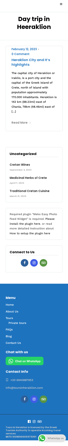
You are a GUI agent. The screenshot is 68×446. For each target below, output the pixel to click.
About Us (12, 311)
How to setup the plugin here (30, 233)
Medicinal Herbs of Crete (28, 178)
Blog (9, 336)
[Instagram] (34, 263)
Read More (20, 123)
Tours (9, 318)
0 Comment (20, 54)
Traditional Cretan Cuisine (29, 191)
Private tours (17, 323)
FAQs (9, 329)
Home (10, 304)
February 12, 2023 (24, 49)
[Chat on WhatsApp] (24, 364)
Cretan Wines (20, 165)
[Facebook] (24, 263)
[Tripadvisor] (43, 263)
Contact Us (13, 343)
